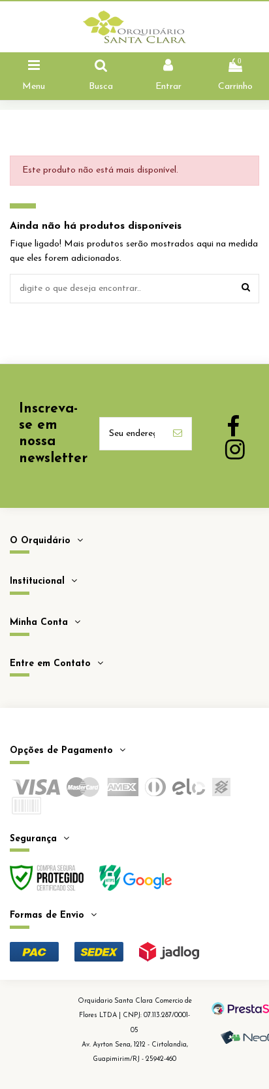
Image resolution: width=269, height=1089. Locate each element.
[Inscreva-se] (177, 434)
